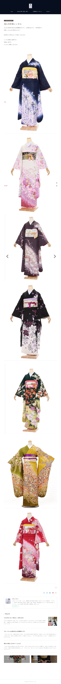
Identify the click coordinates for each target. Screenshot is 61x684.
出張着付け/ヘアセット (37, 11)
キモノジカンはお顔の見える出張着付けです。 (15, 631)
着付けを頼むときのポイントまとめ (12, 643)
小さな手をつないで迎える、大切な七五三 (14, 617)
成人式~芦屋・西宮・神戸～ (22, 11)
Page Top (30, 675)
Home (12, 11)
